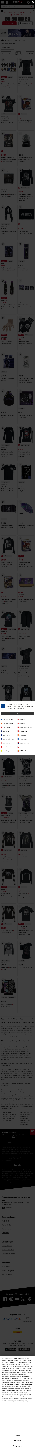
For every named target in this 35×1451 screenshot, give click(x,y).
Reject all (17, 1440)
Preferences (17, 1446)
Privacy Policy (24, 1401)
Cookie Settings (14, 1399)
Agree (17, 1435)
